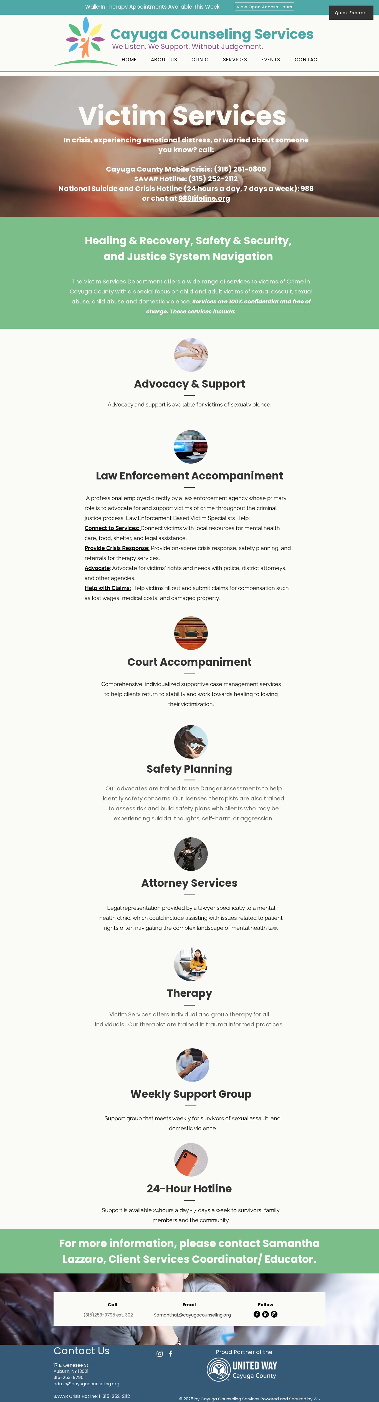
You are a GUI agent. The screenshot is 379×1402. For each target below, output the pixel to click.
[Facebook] (257, 1314)
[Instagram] (274, 1314)
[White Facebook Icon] (170, 1354)
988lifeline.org (204, 198)
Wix (317, 1399)
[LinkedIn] (265, 1314)
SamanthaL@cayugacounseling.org (192, 1315)
